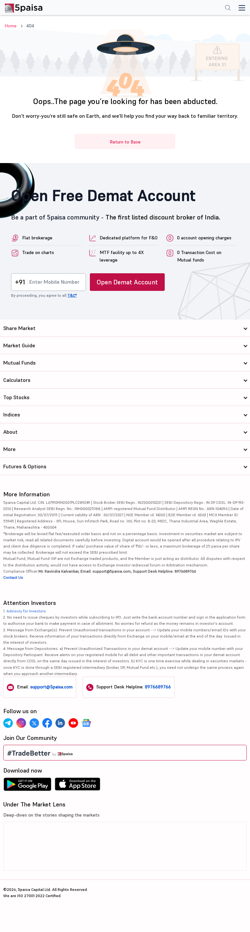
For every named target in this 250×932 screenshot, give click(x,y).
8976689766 (158, 687)
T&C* (72, 295)
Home (11, 26)
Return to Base (125, 142)
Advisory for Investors (26, 611)
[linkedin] (60, 723)
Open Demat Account (127, 282)
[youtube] (73, 723)
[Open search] (228, 8)
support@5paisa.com (51, 687)
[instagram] (21, 723)
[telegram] (8, 723)
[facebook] (47, 723)
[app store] (78, 785)
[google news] (86, 723)
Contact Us (13, 577)
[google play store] (27, 785)
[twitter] (34, 723)
